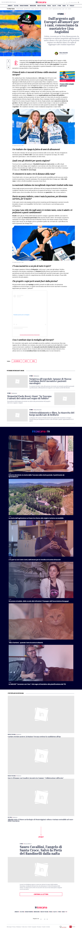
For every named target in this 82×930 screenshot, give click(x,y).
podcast (72, 5)
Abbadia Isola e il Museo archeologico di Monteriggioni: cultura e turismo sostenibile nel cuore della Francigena (40, 820)
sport (63, 8)
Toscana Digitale (19, 8)
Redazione (36, 376)
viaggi (64, 5)
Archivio (48, 926)
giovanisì (37, 8)
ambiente (10, 5)
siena (33, 361)
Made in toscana (41, 5)
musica (49, 5)
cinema (32, 8)
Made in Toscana (12, 734)
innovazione (33, 5)
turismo (69, 8)
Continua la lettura (41, 894)
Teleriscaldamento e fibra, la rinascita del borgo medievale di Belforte (51, 413)
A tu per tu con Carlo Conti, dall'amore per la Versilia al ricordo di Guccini (35, 560)
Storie (60, 14)
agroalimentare (27, 8)
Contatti (43, 926)
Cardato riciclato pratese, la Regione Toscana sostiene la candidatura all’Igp (34, 736)
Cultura (10, 817)
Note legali (9, 926)
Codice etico (24, 926)
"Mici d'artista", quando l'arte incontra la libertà (26, 643)
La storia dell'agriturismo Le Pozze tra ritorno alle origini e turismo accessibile (36, 518)
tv (67, 5)
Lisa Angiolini (17, 361)
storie (59, 5)
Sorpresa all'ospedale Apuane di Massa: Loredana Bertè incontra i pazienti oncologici (50, 381)
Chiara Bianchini (63, 52)
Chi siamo (39, 926)
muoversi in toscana (44, 8)
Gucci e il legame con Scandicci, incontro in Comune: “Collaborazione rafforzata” (36, 778)
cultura (16, 5)
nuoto (26, 361)
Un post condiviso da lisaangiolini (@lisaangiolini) (30, 334)
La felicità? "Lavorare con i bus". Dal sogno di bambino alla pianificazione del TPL (37, 684)
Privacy (14, 926)
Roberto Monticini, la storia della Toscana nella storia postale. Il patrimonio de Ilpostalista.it (36, 476)
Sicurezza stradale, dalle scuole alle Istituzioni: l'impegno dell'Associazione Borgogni (39, 601)
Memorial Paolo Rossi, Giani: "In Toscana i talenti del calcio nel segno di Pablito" (29, 397)
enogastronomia (24, 5)
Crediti (29, 926)
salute (54, 5)
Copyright (34, 926)
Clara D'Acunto (38, 409)
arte (66, 8)
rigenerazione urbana (56, 8)
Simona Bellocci (27, 843)
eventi (50, 8)
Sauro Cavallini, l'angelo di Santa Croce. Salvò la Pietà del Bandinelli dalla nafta (41, 850)
